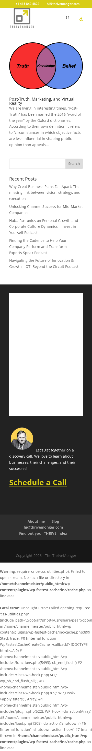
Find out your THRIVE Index (43, 533)
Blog (55, 521)
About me (36, 521)
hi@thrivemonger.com (43, 527)
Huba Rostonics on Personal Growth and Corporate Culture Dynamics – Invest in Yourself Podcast (43, 226)
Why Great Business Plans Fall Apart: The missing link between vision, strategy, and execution (44, 192)
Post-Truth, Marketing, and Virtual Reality (41, 101)
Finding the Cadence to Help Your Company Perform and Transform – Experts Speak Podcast (39, 246)
